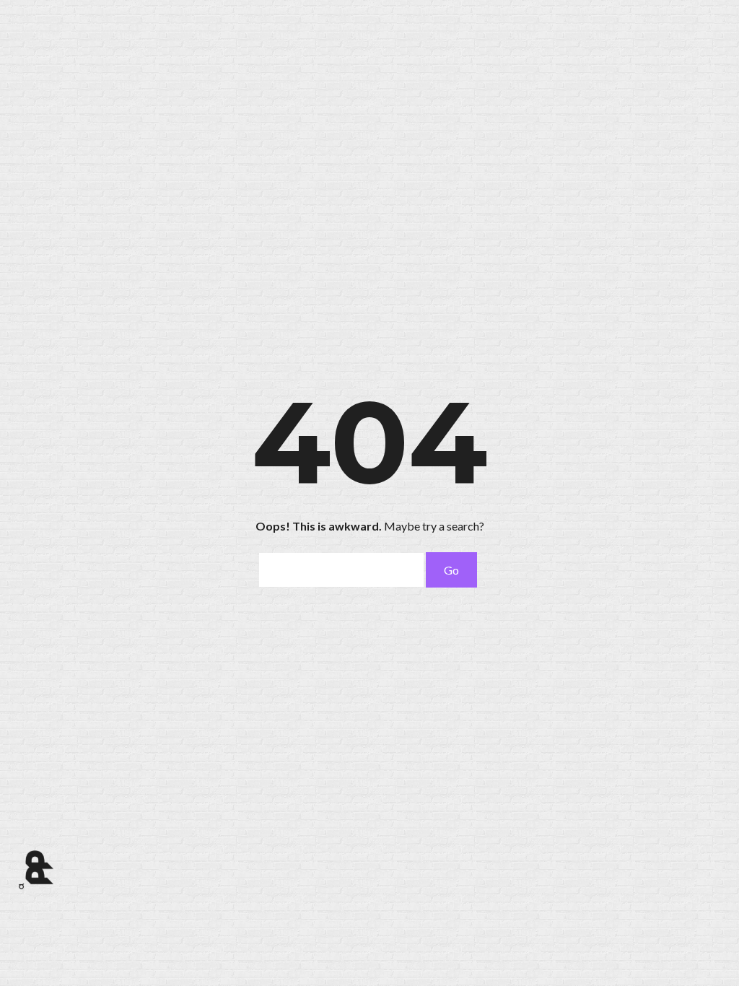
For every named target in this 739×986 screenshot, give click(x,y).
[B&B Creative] (36, 868)
